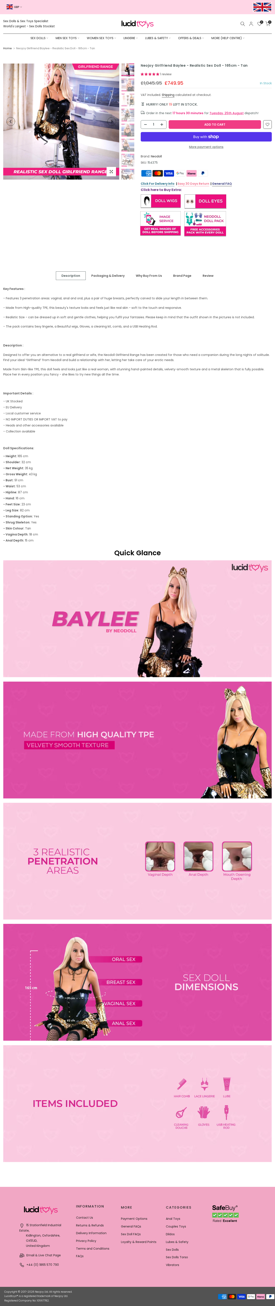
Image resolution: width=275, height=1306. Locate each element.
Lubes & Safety (177, 1242)
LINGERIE (129, 38)
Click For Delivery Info (157, 184)
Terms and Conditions (92, 1248)
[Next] (111, 121)
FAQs (80, 1256)
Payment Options (134, 1219)
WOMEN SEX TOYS (100, 38)
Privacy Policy (86, 1241)
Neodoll (156, 156)
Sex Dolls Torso (177, 1257)
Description (70, 276)
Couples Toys (176, 1226)
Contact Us (84, 1217)
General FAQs (131, 1226)
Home (7, 48)
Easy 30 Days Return (193, 184)
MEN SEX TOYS (66, 38)
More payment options (206, 147)
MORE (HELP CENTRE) (226, 38)
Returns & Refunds (90, 1225)
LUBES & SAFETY (156, 38)
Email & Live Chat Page (43, 1255)
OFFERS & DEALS (189, 38)
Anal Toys (173, 1219)
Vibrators (172, 1265)
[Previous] (10, 121)
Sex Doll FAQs (131, 1234)
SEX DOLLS (38, 38)
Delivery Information (91, 1233)
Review (208, 276)
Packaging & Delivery (108, 276)
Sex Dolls (172, 1250)
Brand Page (182, 276)
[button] (150, 74)
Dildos (170, 1234)
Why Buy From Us (149, 276)
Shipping (168, 95)
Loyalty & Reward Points (138, 1242)
